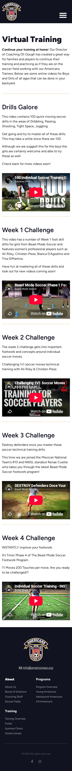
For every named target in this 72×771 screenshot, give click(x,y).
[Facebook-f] (32, 761)
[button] (63, 15)
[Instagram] (39, 761)
